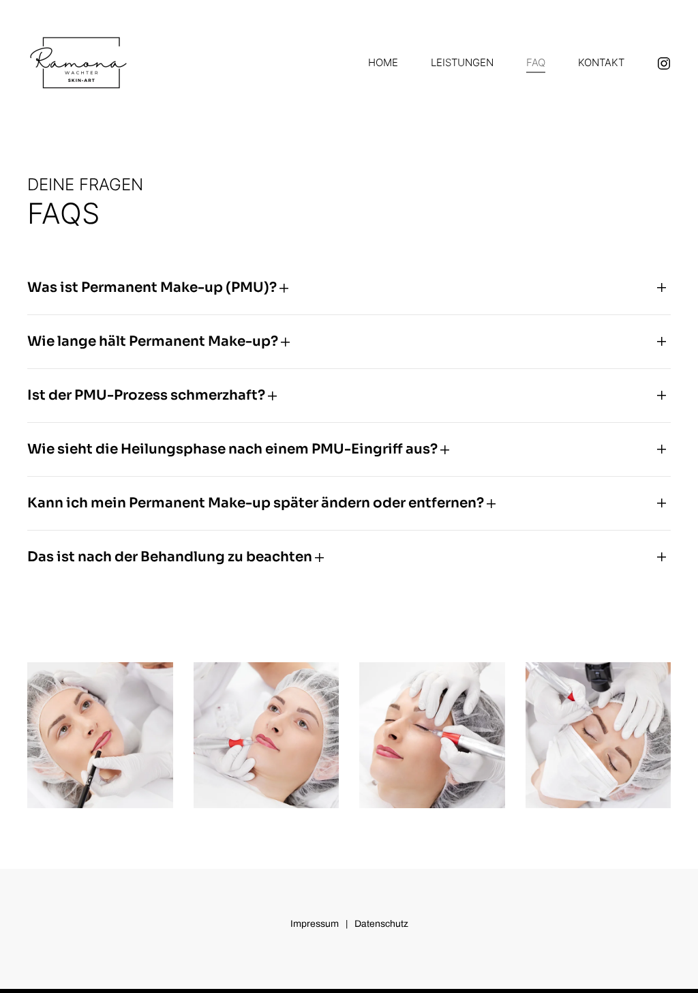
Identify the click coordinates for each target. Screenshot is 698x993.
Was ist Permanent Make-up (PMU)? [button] (153, 287)
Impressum (314, 924)
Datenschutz (381, 924)
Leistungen (462, 62)
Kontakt (601, 62)
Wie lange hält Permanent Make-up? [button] (154, 341)
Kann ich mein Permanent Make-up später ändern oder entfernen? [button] (257, 503)
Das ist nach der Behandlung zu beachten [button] (171, 556)
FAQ (535, 62)
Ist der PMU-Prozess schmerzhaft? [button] (147, 395)
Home (383, 62)
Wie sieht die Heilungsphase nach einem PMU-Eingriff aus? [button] (233, 449)
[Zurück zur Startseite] (78, 63)
